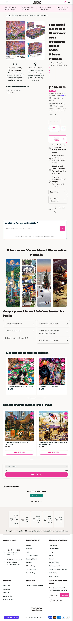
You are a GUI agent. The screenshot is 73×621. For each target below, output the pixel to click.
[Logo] (36, 2)
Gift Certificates (31, 569)
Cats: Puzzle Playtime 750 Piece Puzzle (20, 386)
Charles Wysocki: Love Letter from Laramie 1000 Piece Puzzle (53, 443)
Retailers (29, 562)
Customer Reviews (32, 555)
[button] (7, 2)
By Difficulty (53, 573)
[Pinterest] (54, 600)
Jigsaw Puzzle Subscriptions (58, 569)
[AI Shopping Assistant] (65, 2)
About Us (29, 548)
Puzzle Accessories (55, 566)
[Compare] (63, 128)
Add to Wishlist (56, 139)
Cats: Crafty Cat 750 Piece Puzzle (49, 386)
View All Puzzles (54, 576)
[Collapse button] (19, 323)
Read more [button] (52, 114)
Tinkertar (6, 592)
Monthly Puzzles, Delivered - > (62, 8)
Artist (51, 552)
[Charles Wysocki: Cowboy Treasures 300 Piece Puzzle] (19, 426)
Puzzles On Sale (54, 562)
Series (51, 555)
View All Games (8, 599)
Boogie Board (7, 596)
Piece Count (53, 545)
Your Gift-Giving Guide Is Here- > (10, 8)
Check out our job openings (34, 585)
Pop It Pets (6, 589)
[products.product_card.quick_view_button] (32, 360)
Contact (28, 545)
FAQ (27, 552)
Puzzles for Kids (54, 548)
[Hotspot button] (11, 283)
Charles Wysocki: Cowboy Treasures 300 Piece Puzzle (18, 443)
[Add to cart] (32, 364)
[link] (55, 207)
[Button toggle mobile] (4, 2)
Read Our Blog (30, 573)
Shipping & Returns (32, 559)
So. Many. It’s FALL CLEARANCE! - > (28, 8)
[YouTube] (58, 600)
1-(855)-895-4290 (13, 550)
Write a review (37, 495)
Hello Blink (6, 585)
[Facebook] (50, 600)
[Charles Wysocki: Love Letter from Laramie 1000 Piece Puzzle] (53, 426)
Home (8, 15)
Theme (51, 559)
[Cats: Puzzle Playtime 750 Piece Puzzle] (21, 371)
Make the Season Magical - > (45, 8)
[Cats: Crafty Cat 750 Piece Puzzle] (52, 371)
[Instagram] (61, 600)
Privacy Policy (30, 566)
